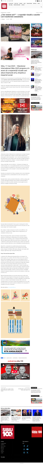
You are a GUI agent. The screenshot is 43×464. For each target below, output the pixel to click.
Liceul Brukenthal (15, 343)
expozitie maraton (9, 343)
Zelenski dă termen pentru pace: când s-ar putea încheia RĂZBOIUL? (38, 75)
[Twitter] (27, 438)
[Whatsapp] (39, 1)
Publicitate (3, 19)
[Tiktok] (41, 1)
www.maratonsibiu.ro (12, 273)
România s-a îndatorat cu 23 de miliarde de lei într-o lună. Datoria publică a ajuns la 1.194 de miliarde (38, 69)
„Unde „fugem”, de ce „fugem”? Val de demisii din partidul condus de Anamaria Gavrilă (7, 375)
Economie (36, 66)
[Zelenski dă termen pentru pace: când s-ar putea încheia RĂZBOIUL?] (32, 74)
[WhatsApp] (22, 21)
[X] (17, 21)
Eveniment (8, 12)
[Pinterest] (20, 21)
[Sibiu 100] (4, 6)
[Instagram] (24, 438)
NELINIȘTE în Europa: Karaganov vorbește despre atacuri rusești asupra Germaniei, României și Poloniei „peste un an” (38, 81)
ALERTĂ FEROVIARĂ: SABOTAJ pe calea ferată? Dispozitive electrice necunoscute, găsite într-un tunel (36, 62)
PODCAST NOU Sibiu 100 (15, 347)
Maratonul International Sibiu (23, 343)
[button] (41, 7)
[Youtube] (38, 1)
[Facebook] (36, 1)
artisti (4, 343)
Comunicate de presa (3, 12)
